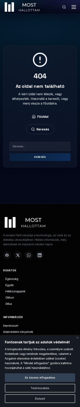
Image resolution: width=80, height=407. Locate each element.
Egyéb (9, 285)
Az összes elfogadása (40, 377)
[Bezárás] (77, 337)
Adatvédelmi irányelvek (18, 331)
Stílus (8, 303)
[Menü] (74, 7)
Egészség (11, 278)
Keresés (43, 129)
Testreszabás (40, 388)
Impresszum (10, 325)
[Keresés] (64, 7)
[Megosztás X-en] (18, 255)
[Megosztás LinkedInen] (39, 255)
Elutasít (40, 398)
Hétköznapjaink (15, 291)
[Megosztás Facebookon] (7, 255)
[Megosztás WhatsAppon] (29, 255)
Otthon (9, 297)
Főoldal (42, 117)
